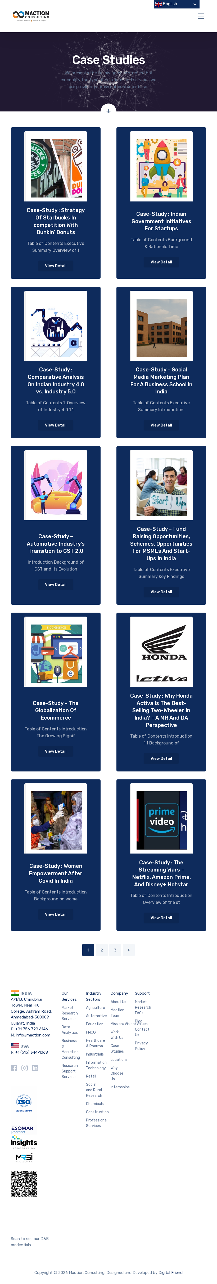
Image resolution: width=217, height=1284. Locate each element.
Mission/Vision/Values (129, 1024)
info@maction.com (33, 1035)
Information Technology (96, 1065)
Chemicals (95, 1104)
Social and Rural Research (94, 1090)
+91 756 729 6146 (31, 1029)
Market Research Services (70, 1013)
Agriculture (95, 1007)
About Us (118, 1002)
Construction (97, 1112)
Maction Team (117, 1013)
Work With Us (117, 1035)
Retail (91, 1076)
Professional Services (96, 1123)
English (169, 4)
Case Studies (117, 1049)
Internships (120, 1087)
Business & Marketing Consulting (71, 1049)
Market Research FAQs (143, 1007)
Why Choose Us (117, 1073)
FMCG (91, 1032)
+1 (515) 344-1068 (31, 1052)
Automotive (96, 1016)
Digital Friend (171, 1272)
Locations (119, 1059)
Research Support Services (70, 1071)
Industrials (95, 1054)
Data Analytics (70, 1030)
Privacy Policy (141, 1046)
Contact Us (142, 1032)
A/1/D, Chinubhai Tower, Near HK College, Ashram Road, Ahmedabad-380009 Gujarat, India (31, 1011)
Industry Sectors (93, 996)
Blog (138, 1021)
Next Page (129, 950)
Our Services (69, 996)
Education (94, 1024)
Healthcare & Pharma (95, 1043)
